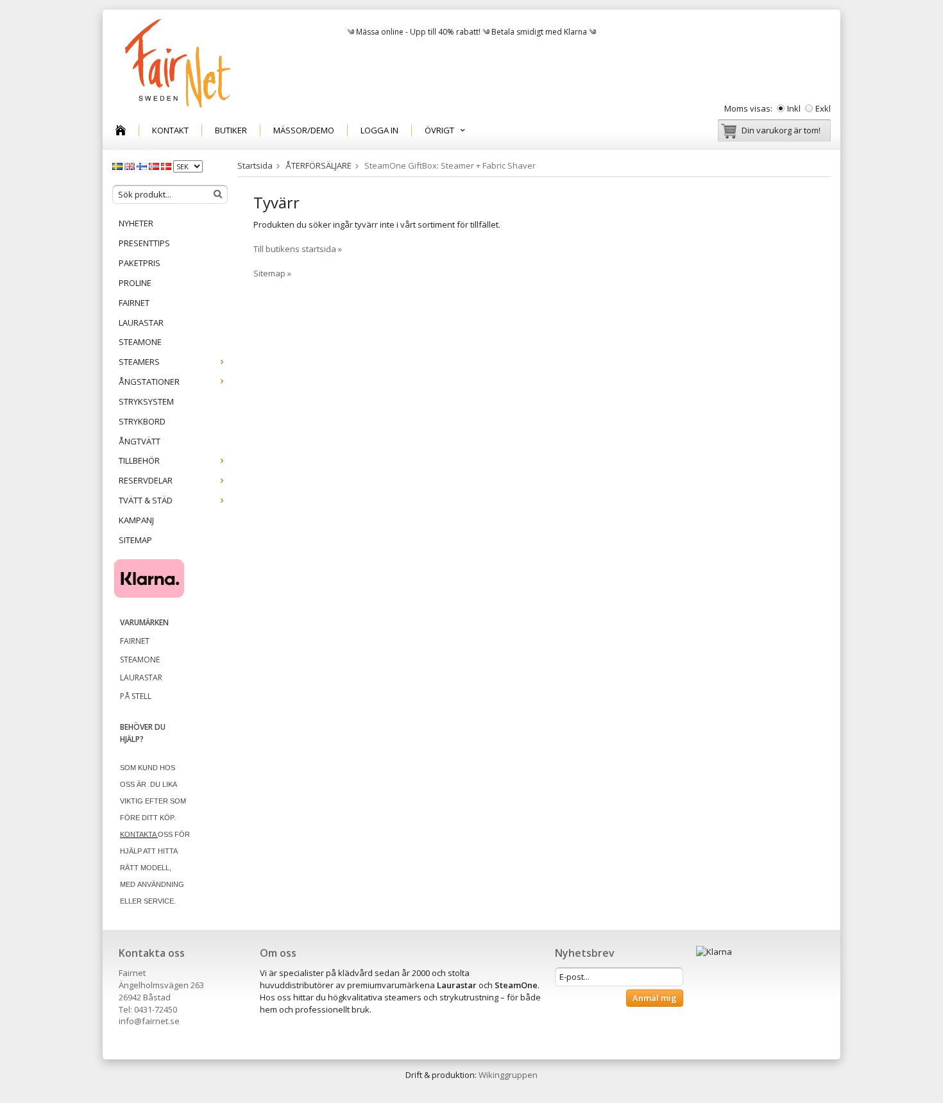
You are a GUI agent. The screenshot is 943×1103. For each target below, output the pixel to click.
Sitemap (135, 540)
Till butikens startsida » (297, 249)
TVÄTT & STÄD (146, 500)
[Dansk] (167, 165)
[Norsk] (155, 165)
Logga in (379, 130)
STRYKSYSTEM (146, 401)
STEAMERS (139, 361)
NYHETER (136, 223)
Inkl (794, 108)
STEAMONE (140, 342)
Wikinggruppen (508, 1075)
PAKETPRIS (139, 263)
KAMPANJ (136, 520)
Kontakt (170, 130)
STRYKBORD (142, 421)
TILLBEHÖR (139, 460)
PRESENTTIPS (144, 243)
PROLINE (135, 283)
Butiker (231, 130)
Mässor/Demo (303, 130)
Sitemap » (272, 273)
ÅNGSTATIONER (149, 381)
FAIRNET (134, 302)
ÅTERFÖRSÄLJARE (318, 165)
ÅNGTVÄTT (139, 441)
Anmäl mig (655, 998)
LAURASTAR (141, 322)
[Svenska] (118, 165)
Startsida (255, 165)
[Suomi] (143, 165)
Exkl (823, 108)
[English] (130, 165)
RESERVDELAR (146, 480)
